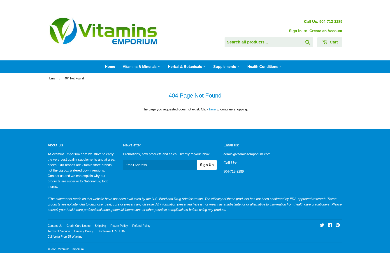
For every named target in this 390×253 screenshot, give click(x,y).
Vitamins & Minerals (140, 67)
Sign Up (207, 165)
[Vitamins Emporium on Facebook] (329, 226)
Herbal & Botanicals (185, 67)
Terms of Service (59, 231)
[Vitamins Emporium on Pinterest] (337, 226)
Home (110, 67)
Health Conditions (263, 67)
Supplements (225, 67)
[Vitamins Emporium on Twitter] (322, 226)
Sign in (295, 31)
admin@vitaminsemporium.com (247, 154)
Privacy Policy (83, 231)
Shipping (100, 225)
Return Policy (119, 225)
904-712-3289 (233, 171)
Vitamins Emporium (71, 249)
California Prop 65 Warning (65, 236)
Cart (333, 42)
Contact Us (55, 225)
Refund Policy (141, 225)
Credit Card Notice (79, 225)
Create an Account (325, 31)
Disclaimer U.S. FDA (111, 231)
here (212, 109)
